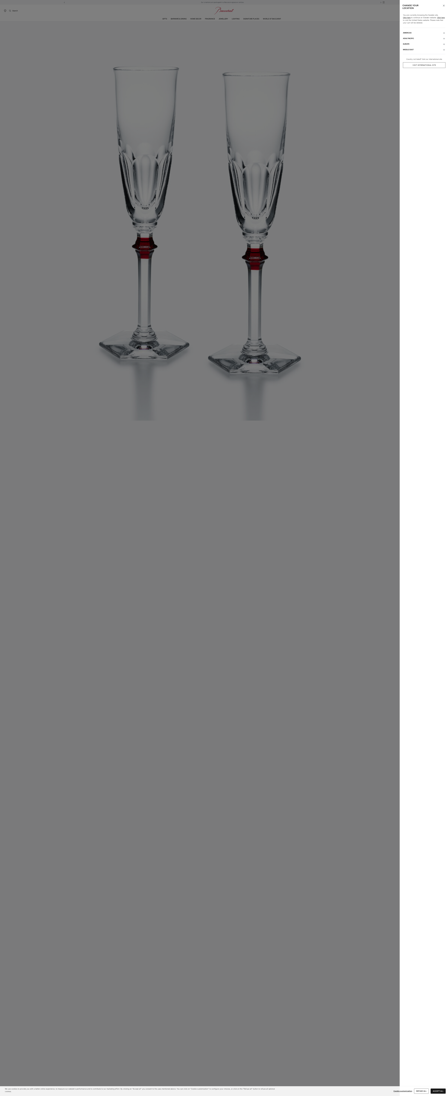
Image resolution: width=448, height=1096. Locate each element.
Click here (407, 18)
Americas (407, 33)
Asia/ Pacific (408, 38)
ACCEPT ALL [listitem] (438, 1091)
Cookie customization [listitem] (403, 1091)
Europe (406, 44)
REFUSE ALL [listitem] (421, 1091)
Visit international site (424, 65)
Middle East (408, 50)
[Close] (443, 5)
